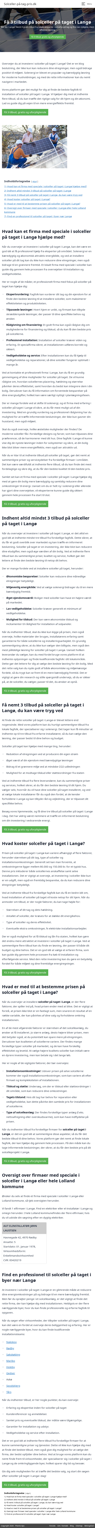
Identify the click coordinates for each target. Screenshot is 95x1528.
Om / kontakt (62, 1526)
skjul (34, 181)
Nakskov (11, 1342)
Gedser (10, 1373)
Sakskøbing (13, 1354)
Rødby (10, 1348)
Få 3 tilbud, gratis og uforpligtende (47, 36)
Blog (72, 1526)
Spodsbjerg (13, 1385)
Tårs (8, 1392)
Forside (52, 1526)
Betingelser (89, 1526)
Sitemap (79, 1526)
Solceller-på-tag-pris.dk (20, 4)
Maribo (10, 1360)
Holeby (10, 1367)
